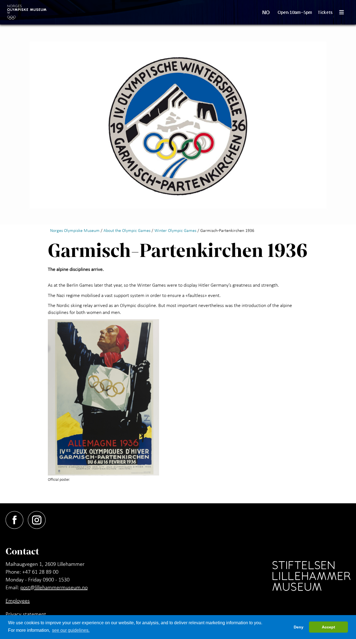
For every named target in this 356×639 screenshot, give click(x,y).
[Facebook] (17, 519)
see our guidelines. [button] (71, 630)
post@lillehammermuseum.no (54, 587)
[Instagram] (39, 519)
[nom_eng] (27, 12)
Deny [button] (298, 627)
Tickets (325, 12)
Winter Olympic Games (175, 230)
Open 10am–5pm (295, 12)
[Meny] (343, 12)
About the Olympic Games (126, 230)
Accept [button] (328, 627)
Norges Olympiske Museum (75, 230)
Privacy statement (26, 614)
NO (266, 12)
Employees (18, 601)
